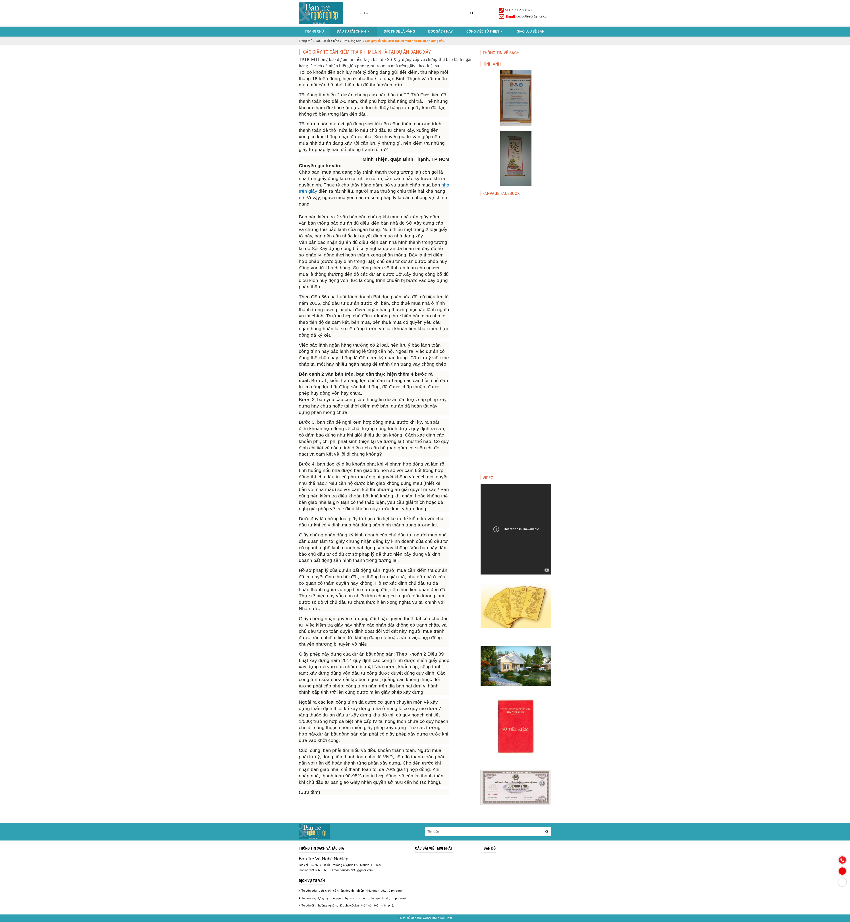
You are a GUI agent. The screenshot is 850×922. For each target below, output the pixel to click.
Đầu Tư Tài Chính (351, 31)
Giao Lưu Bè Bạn (531, 31)
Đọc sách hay (440, 31)
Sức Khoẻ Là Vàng (399, 31)
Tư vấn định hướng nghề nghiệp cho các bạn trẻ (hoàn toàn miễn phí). (347, 905)
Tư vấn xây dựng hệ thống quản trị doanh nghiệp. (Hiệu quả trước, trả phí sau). (353, 898)
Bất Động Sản (352, 41)
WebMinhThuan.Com (437, 918)
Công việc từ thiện (482, 31)
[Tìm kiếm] (471, 13)
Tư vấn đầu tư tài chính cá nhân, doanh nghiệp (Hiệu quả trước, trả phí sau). (351, 890)
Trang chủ (314, 31)
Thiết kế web (407, 918)
